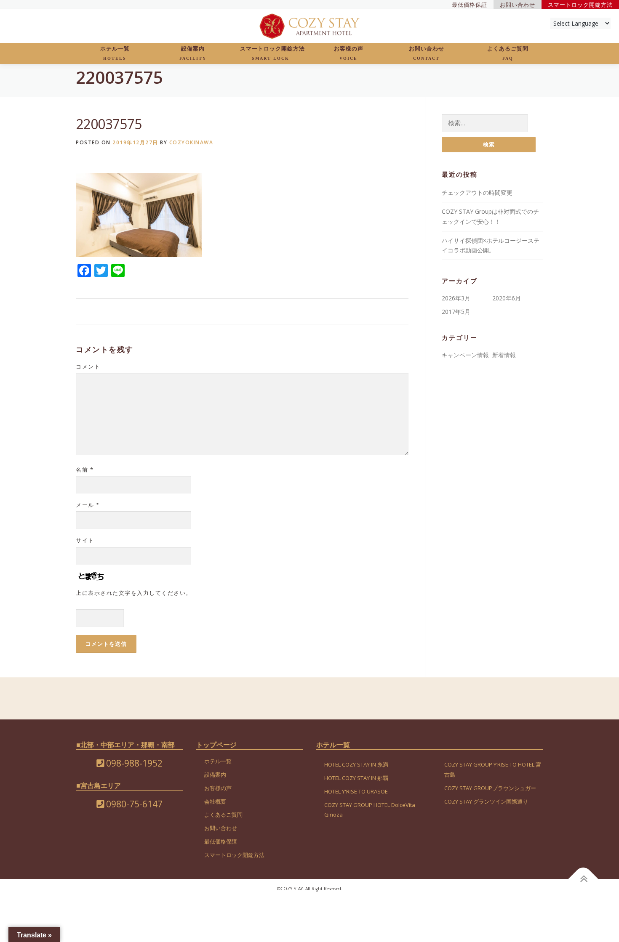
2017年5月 (456, 312)
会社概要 (215, 801)
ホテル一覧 (115, 53)
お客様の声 (348, 53)
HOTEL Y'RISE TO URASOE (356, 791)
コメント (88, 366)
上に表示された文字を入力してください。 (134, 593)
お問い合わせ (426, 53)
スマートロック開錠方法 (272, 53)
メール (88, 505)
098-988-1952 (133, 763)
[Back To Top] (583, 879)
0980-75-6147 (133, 804)
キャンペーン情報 (465, 355)
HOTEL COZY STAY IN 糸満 (356, 764)
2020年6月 (506, 298)
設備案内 (192, 53)
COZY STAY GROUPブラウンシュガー (490, 788)
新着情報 (504, 355)
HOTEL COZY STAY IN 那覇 (356, 778)
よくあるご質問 (507, 53)
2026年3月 (456, 298)
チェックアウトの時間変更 (477, 192)
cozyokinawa (191, 142)
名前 (84, 469)
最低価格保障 (220, 841)
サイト (85, 540)
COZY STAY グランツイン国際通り (486, 801)
